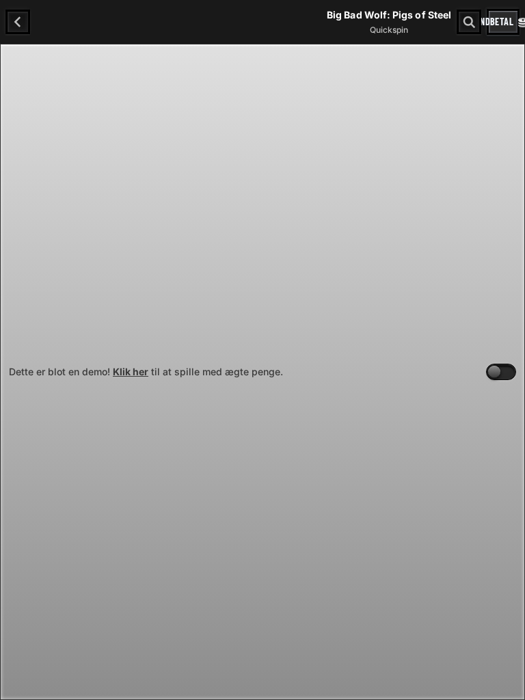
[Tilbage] (17, 22)
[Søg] (469, 22)
